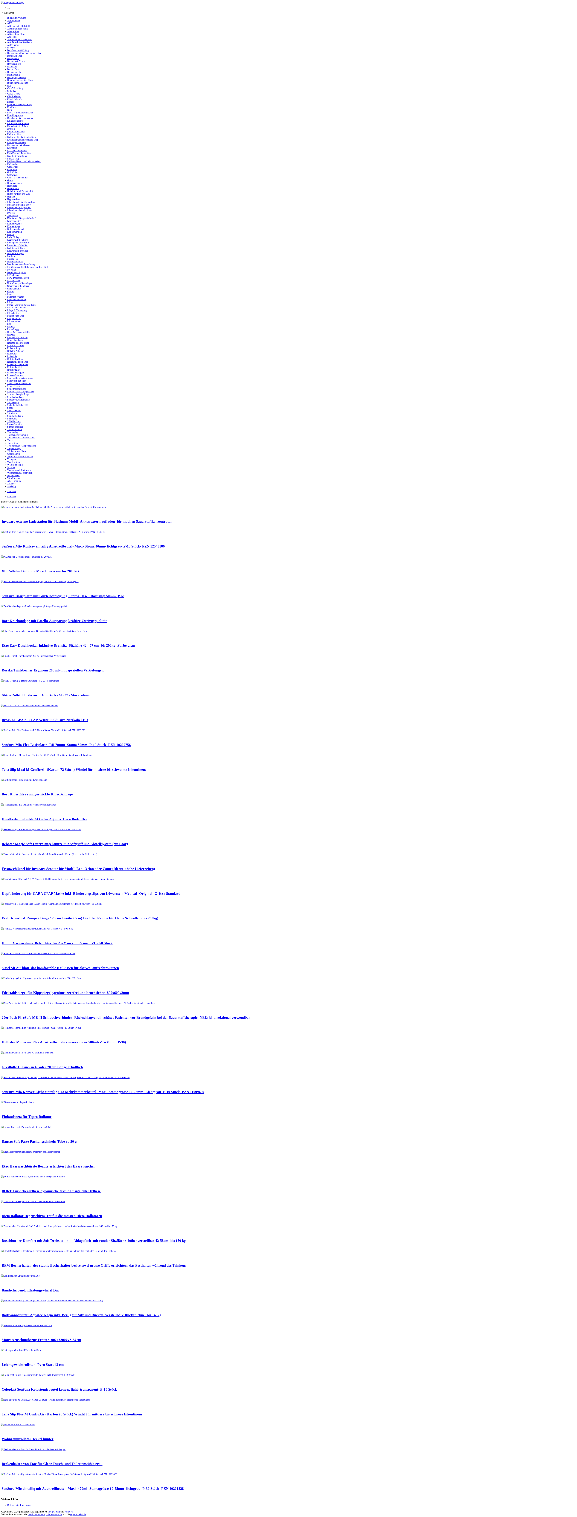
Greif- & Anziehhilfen (17, 177)
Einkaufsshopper (15, 120)
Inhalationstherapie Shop (19, 204)
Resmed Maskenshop (17, 337)
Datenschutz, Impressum (19, 1505)
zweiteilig (11, 486)
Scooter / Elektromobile (18, 399)
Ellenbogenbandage (16, 142)
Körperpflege (13, 226)
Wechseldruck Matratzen (19, 470)
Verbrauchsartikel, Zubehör (20, 456)
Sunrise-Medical (15, 426)
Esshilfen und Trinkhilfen (19, 153)
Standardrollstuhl (15, 416)
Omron (10, 291)
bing (58, 1511)
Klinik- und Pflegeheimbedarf (21, 218)
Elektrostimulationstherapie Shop (22, 139)
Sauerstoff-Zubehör (16, 380)
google (51, 1511)
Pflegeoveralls (14, 318)
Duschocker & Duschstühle (20, 118)
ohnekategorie (14, 288)
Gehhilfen (12, 169)
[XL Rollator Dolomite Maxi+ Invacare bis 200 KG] (26, 556)
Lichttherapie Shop (16, 248)
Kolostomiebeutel (15, 229)
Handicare (12, 185)
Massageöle (12, 259)
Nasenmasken (13, 280)
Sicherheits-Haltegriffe (18, 405)
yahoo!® (69, 1511)
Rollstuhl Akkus (15, 359)
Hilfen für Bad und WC (18, 194)
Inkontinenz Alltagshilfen (19, 207)
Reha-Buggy (13, 329)
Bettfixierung (13, 74)
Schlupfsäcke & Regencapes (20, 391)
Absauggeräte (13, 20)
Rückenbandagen (15, 372)
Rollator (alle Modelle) (18, 343)
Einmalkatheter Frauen (18, 123)
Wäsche (11, 467)
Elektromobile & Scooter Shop (21, 137)
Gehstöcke (12, 172)
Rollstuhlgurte (14, 370)
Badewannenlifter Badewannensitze (24, 53)
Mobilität (11, 269)
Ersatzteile (12, 148)
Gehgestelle (12, 166)
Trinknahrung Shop (16, 451)
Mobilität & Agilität (16, 272)
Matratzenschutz (15, 261)
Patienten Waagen (15, 296)
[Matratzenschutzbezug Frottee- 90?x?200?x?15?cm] (26, 1325)
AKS (9, 23)
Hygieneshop (13, 199)
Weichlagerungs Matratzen (19, 473)
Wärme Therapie (15, 464)
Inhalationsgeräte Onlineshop (21, 202)
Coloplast (11, 91)
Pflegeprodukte (14, 321)
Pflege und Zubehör (16, 307)
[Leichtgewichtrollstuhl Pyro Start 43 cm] (21, 1350)
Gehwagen (12, 175)
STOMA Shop (14, 421)
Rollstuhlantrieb (14, 367)
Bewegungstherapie (16, 77)
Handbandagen (14, 183)
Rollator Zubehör (15, 351)
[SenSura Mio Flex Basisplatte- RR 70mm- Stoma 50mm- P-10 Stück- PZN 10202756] (43, 730)
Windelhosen (13, 475)
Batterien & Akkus (16, 61)
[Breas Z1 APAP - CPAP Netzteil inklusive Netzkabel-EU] (29, 705)
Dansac (10, 102)
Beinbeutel (12, 66)
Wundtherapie (13, 478)
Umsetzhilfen (13, 454)
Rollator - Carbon (15, 345)
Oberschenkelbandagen (18, 286)
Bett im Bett (13, 69)
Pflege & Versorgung (17, 310)
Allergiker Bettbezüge (17, 28)
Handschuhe (13, 188)
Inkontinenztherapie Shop (19, 210)
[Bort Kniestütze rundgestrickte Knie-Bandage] (24, 780)
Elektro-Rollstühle (15, 131)
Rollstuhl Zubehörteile (17, 364)
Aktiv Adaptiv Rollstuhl (18, 26)
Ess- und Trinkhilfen (17, 150)
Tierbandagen (13, 432)
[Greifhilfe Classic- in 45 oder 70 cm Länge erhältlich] (27, 1052)
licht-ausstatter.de (54, 1514)
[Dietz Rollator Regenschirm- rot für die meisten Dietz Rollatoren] (33, 1201)
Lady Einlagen (14, 237)
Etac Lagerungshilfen (17, 156)
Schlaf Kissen (13, 386)
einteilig (11, 129)
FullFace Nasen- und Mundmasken (24, 161)
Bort (9, 85)
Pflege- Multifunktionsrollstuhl (21, 305)
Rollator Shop (13, 348)
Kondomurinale (14, 231)
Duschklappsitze (15, 115)
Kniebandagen (14, 221)
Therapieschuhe (14, 429)
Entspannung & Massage (19, 145)
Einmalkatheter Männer (18, 126)
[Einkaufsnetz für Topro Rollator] (17, 1102)
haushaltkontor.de (36, 1514)
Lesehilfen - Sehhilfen (17, 245)
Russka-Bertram (15, 375)
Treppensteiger (14, 448)
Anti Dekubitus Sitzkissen (19, 42)
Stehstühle (12, 418)
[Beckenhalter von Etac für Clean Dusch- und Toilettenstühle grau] (33, 1449)
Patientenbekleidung (16, 299)
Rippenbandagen (15, 340)
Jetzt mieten (12, 215)
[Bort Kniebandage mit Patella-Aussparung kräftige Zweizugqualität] (34, 606)
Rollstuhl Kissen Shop (17, 361)
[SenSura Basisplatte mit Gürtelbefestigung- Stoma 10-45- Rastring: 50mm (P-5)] (40, 581)
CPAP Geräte (13, 93)
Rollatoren (12, 353)
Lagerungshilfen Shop (17, 240)
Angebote (12, 37)
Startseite (11, 491)
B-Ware (11, 47)
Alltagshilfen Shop (16, 34)
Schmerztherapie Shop (18, 394)
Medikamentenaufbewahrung (21, 264)
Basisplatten (13, 58)
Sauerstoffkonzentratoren (19, 383)
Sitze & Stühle (14, 410)
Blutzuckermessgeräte (17, 83)
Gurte (10, 180)
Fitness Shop (13, 158)
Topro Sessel (13, 443)
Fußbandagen (13, 164)
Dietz (9, 110)
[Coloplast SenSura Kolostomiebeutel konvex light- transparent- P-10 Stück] (38, 1375)
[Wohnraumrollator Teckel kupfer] (18, 1424)
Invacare (11, 213)
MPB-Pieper (13, 275)
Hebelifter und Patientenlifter (21, 191)
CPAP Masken (14, 96)
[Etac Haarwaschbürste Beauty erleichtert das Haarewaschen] (30, 1152)
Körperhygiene (14, 223)
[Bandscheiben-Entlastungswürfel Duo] (20, 1275)
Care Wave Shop (15, 88)
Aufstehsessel (13, 45)
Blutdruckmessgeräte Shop (20, 80)
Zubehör (11, 483)
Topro (10, 440)
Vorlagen (11, 459)
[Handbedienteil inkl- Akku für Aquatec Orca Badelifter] (28, 804)
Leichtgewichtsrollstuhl (18, 242)
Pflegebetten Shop (15, 315)
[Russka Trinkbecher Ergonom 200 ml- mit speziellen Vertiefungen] (33, 656)
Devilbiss (11, 107)
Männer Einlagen (15, 253)
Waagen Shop (13, 462)
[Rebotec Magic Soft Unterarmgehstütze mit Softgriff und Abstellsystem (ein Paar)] (41, 829)
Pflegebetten (13, 313)
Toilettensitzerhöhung (17, 435)
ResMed (11, 334)
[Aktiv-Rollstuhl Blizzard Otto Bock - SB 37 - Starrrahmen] (30, 680)
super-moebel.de (78, 1514)
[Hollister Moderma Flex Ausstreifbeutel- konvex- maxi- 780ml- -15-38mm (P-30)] (41, 1028)
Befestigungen (14, 64)
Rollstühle (12, 356)
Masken (11, 256)
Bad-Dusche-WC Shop (18, 50)
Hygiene (11, 196)
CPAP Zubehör (14, 99)
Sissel (10, 408)
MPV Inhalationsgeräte (18, 278)
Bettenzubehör (14, 72)
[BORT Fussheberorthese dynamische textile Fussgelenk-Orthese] (33, 1176)
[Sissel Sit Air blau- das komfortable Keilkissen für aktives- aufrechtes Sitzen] (38, 953)
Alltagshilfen (13, 31)
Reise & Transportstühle (18, 332)
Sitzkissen (12, 413)
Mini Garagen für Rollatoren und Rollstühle (28, 267)
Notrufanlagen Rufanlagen (19, 283)
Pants (9, 294)
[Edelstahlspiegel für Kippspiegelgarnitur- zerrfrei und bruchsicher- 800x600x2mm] (41, 978)
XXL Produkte (14, 481)
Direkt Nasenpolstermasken (20, 112)
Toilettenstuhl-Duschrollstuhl (21, 437)
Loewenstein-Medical (17, 250)
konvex (10, 234)
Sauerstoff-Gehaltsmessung (20, 378)
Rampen (11, 326)
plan (9, 324)
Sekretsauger (13, 402)
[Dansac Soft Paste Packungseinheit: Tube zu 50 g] (25, 1127)
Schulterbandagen (15, 397)
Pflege (10, 302)
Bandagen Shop (14, 55)
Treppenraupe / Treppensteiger (21, 445)
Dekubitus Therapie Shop (19, 104)
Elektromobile (14, 134)
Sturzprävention (14, 424)
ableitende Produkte (16, 18)
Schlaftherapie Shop (16, 389)
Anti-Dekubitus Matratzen (19, 39)
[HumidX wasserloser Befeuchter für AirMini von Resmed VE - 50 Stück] (37, 928)
